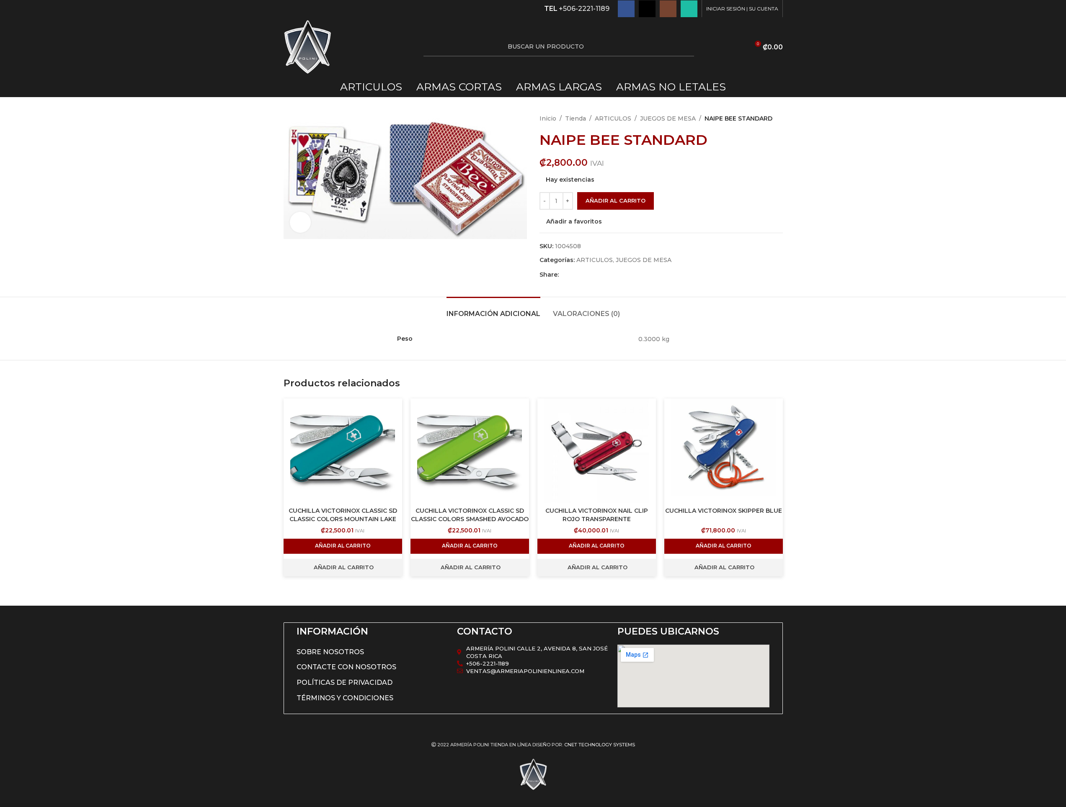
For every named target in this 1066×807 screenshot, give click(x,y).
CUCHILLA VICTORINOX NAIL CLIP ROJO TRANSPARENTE (596, 515)
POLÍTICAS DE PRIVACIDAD (344, 682)
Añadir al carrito (615, 200)
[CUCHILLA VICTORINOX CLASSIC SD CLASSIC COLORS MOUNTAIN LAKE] (343, 450)
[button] (343, 546)
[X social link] (647, 8)
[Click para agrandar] (300, 222)
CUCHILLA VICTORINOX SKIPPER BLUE (723, 510)
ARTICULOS (613, 118)
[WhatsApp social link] (689, 8)
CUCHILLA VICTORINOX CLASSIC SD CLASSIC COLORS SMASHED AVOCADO (470, 515)
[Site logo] (307, 46)
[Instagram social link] (668, 8)
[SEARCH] (684, 47)
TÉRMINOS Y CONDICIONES (345, 698)
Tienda (575, 118)
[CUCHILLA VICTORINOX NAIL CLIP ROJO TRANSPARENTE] (596, 450)
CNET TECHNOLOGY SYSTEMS (599, 745)
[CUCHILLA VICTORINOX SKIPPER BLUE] (723, 450)
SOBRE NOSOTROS (330, 652)
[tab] (493, 309)
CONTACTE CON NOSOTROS (346, 667)
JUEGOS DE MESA (668, 118)
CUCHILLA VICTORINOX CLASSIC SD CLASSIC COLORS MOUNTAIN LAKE (343, 515)
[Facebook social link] (626, 8)
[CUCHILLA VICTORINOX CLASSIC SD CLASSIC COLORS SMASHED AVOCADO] (469, 450)
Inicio (547, 118)
